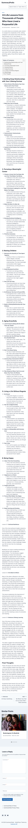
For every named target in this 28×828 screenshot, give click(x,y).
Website (5, 791)
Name (5, 778)
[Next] (24, 727)
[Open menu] (25, 3)
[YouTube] (8, 815)
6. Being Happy (7, 72)
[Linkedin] (5, 815)
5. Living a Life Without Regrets (11, 70)
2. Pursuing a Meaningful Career (11, 65)
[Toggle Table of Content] (23, 60)
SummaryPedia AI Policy (10, 805)
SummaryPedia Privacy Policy (11, 807)
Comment (6, 759)
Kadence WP (14, 824)
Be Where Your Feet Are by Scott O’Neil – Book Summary (21, 699)
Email (4, 784)
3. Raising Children (8, 67)
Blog (3, 12)
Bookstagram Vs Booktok (11, 733)
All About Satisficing (7, 698)
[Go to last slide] (4, 727)
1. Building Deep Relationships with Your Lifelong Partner (13, 63)
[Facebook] (3, 815)
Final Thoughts (7, 74)
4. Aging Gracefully (8, 69)
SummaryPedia (6, 27)
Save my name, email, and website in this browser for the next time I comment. (13, 795)
